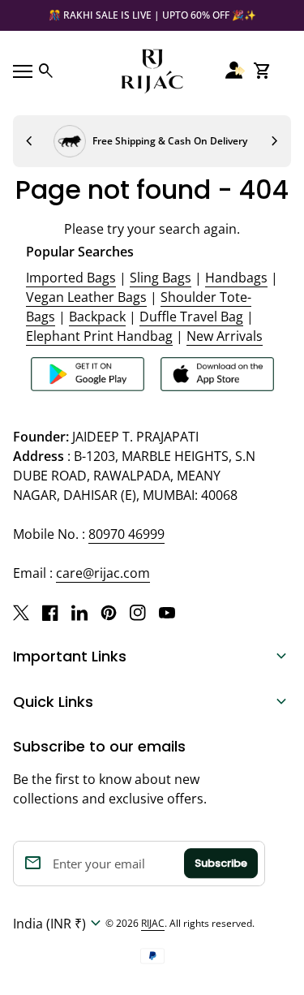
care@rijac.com (103, 573)
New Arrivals (224, 336)
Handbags (236, 277)
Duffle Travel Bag (191, 316)
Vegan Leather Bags (86, 297)
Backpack (97, 316)
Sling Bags (160, 277)
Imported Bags (71, 277)
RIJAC (153, 923)
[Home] (152, 70)
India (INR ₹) (59, 923)
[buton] (59, 923)
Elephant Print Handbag (99, 336)
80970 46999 (126, 534)
